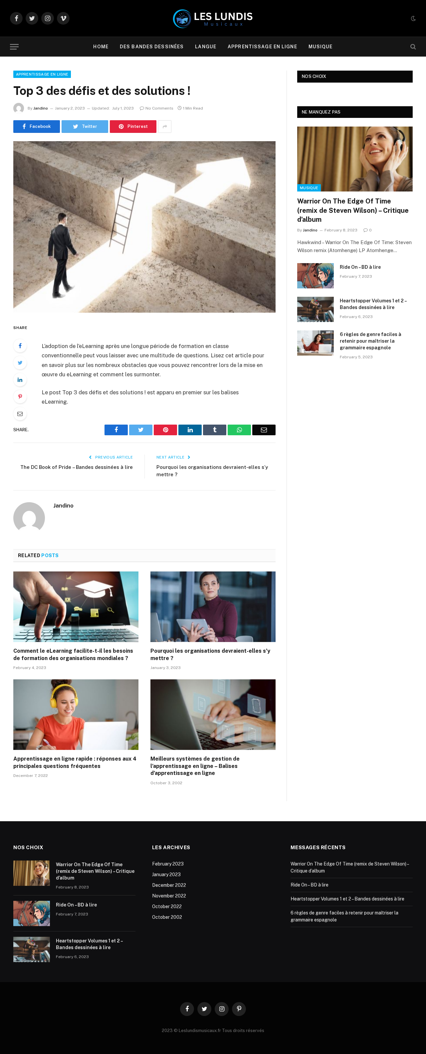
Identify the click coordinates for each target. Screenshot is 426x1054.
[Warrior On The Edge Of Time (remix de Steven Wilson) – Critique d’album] (355, 159)
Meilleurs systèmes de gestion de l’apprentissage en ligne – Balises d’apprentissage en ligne (195, 766)
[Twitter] (20, 362)
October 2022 (167, 906)
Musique (321, 46)
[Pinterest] (20, 396)
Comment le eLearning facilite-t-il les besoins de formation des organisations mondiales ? (73, 654)
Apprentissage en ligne (262, 46)
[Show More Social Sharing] (164, 126)
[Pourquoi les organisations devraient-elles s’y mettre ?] (213, 606)
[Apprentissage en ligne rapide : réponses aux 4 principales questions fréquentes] (75, 714)
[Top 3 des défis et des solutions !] (144, 227)
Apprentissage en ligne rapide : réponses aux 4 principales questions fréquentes (74, 762)
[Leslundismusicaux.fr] (213, 18)
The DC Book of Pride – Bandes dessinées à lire (76, 467)
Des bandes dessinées (152, 46)
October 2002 (167, 917)
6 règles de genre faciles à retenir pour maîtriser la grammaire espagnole (370, 341)
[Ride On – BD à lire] (315, 275)
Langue (205, 46)
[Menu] (14, 46)
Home (100, 46)
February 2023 (168, 864)
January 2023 (166, 874)
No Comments (159, 108)
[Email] (20, 413)
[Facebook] (20, 345)
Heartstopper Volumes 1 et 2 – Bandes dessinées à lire (373, 304)
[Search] (412, 46)
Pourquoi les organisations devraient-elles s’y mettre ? (210, 654)
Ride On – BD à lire (360, 267)
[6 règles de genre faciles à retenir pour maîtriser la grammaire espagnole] (315, 343)
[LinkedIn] (20, 379)
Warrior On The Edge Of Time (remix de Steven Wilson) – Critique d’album (353, 210)
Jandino (40, 108)
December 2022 (169, 885)
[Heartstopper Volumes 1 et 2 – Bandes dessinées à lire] (315, 309)
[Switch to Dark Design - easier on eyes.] (412, 18)
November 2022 (169, 895)
